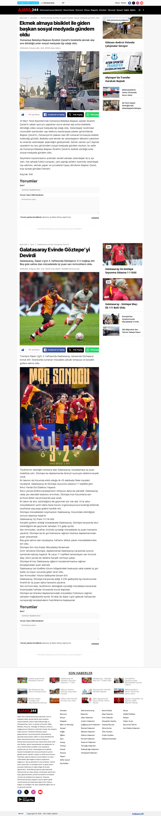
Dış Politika (64, 763)
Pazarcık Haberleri (88, 742)
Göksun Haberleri (88, 735)
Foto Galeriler (107, 717)
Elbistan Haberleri (88, 732)
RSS (22, 813)
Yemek (62, 749)
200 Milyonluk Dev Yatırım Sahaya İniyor (131, 330)
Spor (32, 244)
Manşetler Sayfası (109, 721)
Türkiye (63, 746)
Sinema (63, 753)
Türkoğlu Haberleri (88, 746)
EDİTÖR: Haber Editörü (53, 48)
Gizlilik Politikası (129, 714)
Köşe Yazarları (107, 714)
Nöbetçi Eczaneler (109, 739)
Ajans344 (23, 18)
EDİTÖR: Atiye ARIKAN (53, 269)
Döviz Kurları (107, 728)
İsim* (22, 185)
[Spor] (122, 62)
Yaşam (62, 756)
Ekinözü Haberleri (88, 728)
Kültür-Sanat (65, 760)
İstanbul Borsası (108, 724)
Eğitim (62, 735)
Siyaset (63, 728)
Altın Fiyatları (107, 732)
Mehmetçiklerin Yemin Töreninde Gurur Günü (129, 92)
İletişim (123, 3)
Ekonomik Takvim (130, 724)
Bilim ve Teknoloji (66, 724)
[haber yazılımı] (138, 813)
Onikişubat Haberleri (89, 753)
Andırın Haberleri (88, 721)
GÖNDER (95, 218)
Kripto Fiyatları (108, 735)
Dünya (62, 717)
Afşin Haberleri (87, 717)
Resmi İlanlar (107, 710)
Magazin (63, 721)
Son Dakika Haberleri (131, 728)
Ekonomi (63, 714)
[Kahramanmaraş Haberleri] (122, 27)
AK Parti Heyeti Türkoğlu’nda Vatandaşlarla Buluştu (131, 105)
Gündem (34, 18)
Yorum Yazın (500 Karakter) (32, 195)
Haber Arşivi (128, 721)
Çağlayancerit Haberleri (90, 724)
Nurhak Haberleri (88, 739)
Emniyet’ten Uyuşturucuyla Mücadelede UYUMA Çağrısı (131, 319)
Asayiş (62, 742)
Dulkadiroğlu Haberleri (90, 749)
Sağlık (62, 732)
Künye (117, 3)
